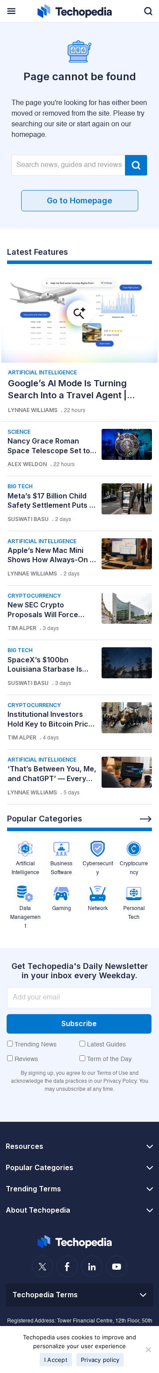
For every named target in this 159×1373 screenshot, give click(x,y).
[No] (148, 1349)
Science (19, 431)
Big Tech (20, 486)
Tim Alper (22, 628)
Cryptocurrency (34, 595)
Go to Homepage (79, 200)
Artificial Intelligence (42, 372)
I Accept (56, 1359)
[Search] (136, 165)
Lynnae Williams (32, 410)
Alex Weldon (27, 464)
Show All (146, 819)
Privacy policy (100, 1359)
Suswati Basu (28, 519)
